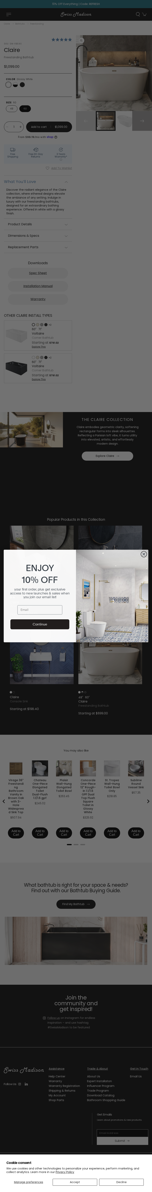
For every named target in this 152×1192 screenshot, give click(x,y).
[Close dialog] (144, 554)
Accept (75, 1182)
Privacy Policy (65, 1172)
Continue (40, 624)
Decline (121, 1182)
